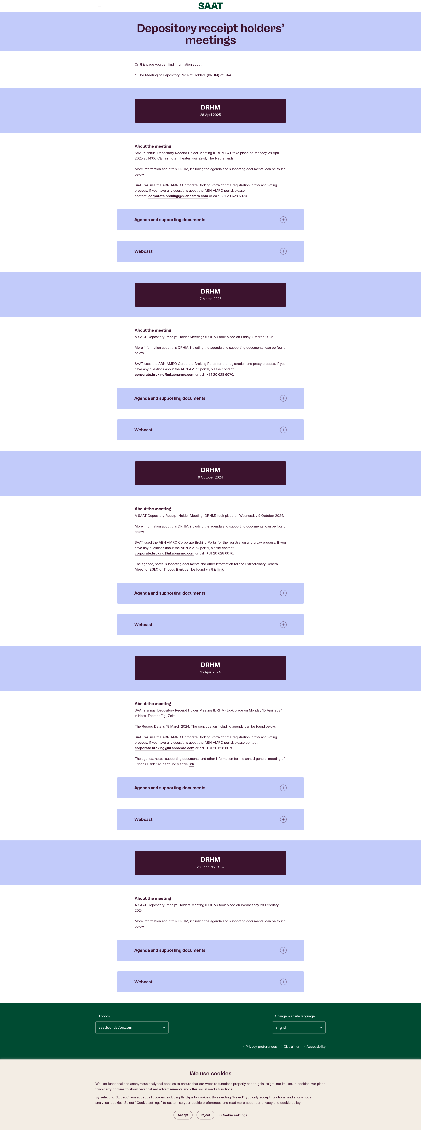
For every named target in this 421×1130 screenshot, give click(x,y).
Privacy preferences (261, 1046)
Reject (205, 1115)
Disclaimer (291, 1046)
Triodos (104, 1016)
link (191, 764)
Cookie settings (234, 1115)
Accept (183, 1115)
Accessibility (316, 1046)
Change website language (295, 1016)
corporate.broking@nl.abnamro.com (178, 196)
